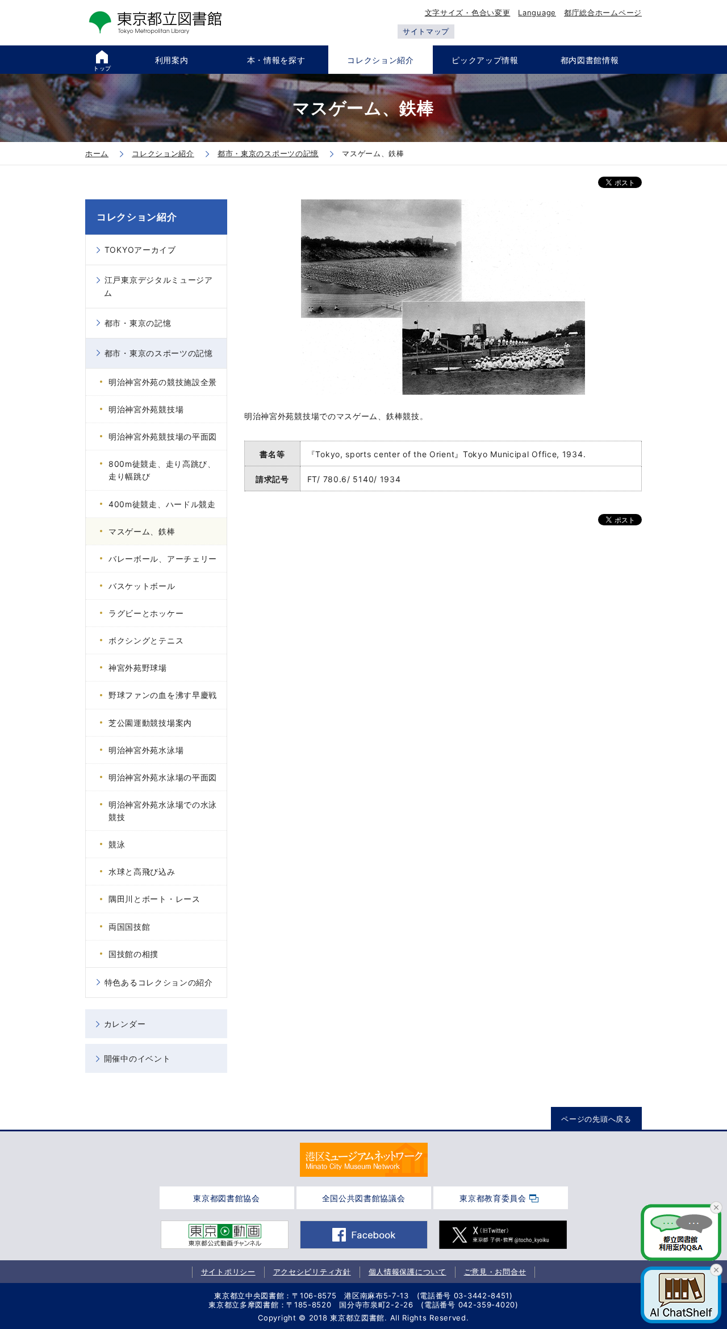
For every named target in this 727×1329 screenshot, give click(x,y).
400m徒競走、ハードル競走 (162, 504)
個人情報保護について (407, 1271)
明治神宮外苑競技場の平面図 (162, 436)
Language (537, 12)
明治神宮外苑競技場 (145, 409)
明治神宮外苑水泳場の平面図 (162, 777)
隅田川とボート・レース (154, 899)
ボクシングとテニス (145, 640)
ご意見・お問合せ (495, 1271)
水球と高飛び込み (142, 871)
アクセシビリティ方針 (312, 1271)
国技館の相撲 (133, 954)
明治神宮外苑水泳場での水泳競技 (162, 811)
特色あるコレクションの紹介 (159, 982)
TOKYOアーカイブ (140, 249)
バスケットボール (142, 586)
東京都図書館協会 (226, 1198)
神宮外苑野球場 (137, 667)
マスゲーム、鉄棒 (142, 531)
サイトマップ (426, 31)
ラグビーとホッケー (145, 613)
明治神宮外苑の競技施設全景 (162, 382)
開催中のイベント (137, 1058)
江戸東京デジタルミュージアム (158, 286)
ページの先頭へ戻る (596, 1118)
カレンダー (125, 1024)
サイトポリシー (228, 1271)
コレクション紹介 (137, 217)
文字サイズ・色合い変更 (468, 12)
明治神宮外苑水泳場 (145, 750)
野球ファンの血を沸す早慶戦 (162, 695)
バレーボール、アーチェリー (162, 558)
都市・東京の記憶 (138, 323)
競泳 (116, 844)
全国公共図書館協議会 (364, 1198)
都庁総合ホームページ (603, 12)
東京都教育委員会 (493, 1198)
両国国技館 (129, 926)
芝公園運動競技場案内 (150, 723)
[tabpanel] (363, 1160)
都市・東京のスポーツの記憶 (159, 353)
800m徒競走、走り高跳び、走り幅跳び (162, 470)
